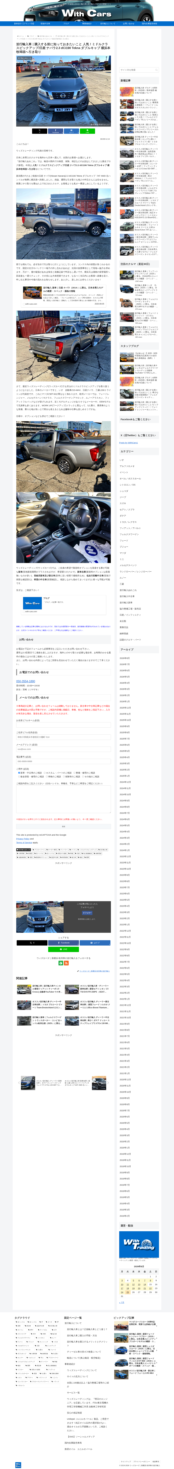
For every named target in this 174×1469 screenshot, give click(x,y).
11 (128, 1284)
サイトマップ (126, 1461)
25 (128, 1292)
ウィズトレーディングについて (82, 1370)
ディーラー (64, 850)
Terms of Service (24, 842)
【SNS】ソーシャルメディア (81, 1437)
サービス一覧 (73, 1393)
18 (128, 1288)
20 (139, 1288)
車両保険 (65, 857)
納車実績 (98, 853)
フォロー (88, 913)
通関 (87, 857)
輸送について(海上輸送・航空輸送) (83, 1358)
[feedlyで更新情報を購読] (60, 963)
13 (139, 1284)
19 (133, 1288)
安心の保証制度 (74, 1413)
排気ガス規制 (62, 853)
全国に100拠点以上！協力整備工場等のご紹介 (88, 1385)
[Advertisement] (63, 881)
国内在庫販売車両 (73, 1443)
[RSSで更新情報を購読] (66, 963)
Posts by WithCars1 (128, 443)
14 (145, 1284)
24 (122, 1292)
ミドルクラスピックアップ (87, 850)
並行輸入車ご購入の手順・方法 (82, 1335)
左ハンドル (50, 853)
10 (122, 1284)
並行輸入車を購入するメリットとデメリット (87, 1344)
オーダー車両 (52, 850)
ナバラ (73, 850)
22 (150, 1288)
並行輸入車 (103, 850)
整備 (71, 853)
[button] (156, 70)
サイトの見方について (77, 1376)
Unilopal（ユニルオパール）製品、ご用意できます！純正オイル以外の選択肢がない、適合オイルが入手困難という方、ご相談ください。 (88, 1425)
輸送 (81, 857)
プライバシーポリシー (141, 1461)
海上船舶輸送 (87, 853)
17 (122, 1288)
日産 (78, 853)
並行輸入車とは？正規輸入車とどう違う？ (87, 1329)
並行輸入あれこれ (24, 850)
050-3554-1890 (25, 681)
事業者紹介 (70, 1364)
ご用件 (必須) (22, 769)
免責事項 (155, 1461)
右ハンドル (39, 853)
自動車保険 (22, 857)
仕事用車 (21, 853)
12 (133, 1284)
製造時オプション (41, 857)
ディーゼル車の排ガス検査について (84, 1352)
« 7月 (121, 1302)
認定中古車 (54, 857)
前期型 (30, 853)
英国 (31, 857)
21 (145, 1288)
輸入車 (74, 857)
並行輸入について (73, 1323)
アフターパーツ (40, 850)
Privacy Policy (22, 839)
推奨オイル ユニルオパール (78, 1449)
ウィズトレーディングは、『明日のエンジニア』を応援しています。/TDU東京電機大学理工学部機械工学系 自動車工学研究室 (87, 1403)
